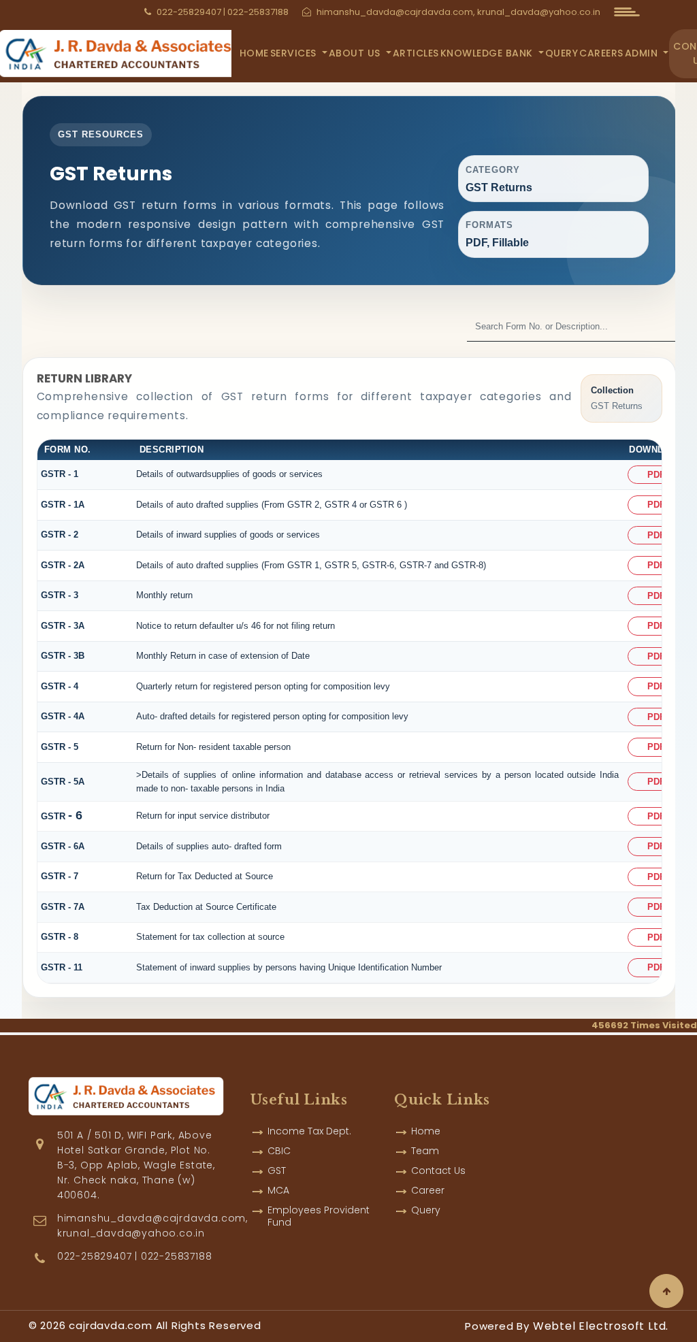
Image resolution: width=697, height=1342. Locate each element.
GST (277, 1170)
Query (562, 53)
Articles (416, 53)
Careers (601, 53)
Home (254, 53)
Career (427, 1190)
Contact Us (438, 1170)
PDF (656, 475)
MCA (278, 1190)
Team (425, 1151)
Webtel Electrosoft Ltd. (600, 1326)
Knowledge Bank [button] (488, 53)
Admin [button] (643, 53)
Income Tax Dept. (309, 1131)
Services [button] (295, 53)
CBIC (279, 1151)
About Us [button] (356, 53)
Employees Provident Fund (319, 1216)
